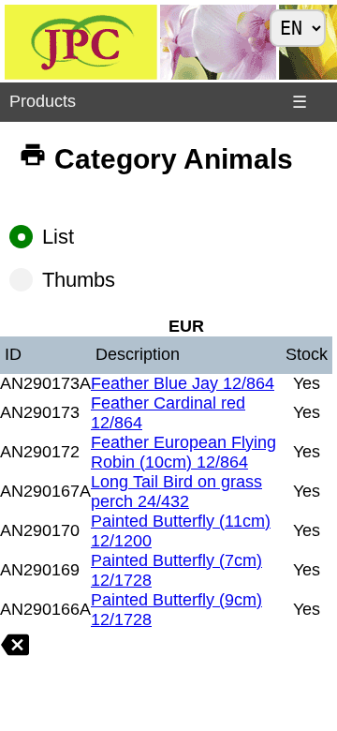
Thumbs (78, 279)
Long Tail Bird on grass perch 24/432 (176, 491)
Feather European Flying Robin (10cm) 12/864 (183, 452)
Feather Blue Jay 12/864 (182, 383)
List (58, 236)
